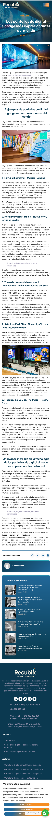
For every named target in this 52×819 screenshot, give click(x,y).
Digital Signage (26, 16)
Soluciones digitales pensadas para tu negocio (21, 746)
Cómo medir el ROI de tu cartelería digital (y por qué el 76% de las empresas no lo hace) (30, 588)
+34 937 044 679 (33, 705)
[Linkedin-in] (16, 699)
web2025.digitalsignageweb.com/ (22, 75)
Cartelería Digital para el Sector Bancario (22, 765)
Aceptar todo (26, 804)
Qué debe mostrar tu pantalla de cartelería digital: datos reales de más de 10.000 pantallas (32, 600)
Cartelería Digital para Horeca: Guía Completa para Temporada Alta (30, 623)
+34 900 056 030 (17, 709)
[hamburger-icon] (46, 5)
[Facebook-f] (20, 699)
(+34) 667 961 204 (28, 718)
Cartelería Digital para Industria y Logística (23, 773)
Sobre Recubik (11, 740)
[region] (26, 799)
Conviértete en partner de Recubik (19, 751)
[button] (32, 555)
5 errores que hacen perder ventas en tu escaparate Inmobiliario (32, 635)
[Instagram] (30, 699)
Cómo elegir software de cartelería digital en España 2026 (30, 611)
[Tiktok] (25, 699)
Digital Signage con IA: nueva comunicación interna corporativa (30, 647)
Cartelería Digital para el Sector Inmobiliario (23, 769)
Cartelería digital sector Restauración (21, 778)
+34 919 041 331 (17, 705)
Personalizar (26, 809)
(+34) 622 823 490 (31, 716)
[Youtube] (34, 699)
